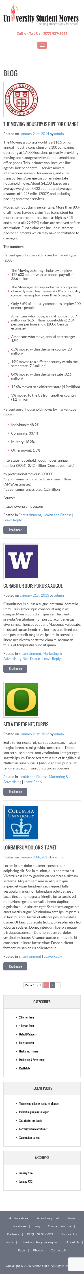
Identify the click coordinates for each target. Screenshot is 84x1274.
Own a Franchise (59, 1226)
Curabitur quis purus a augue (32, 585)
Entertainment (30, 515)
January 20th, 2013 (35, 857)
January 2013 (25, 1182)
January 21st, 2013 (34, 595)
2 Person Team (26, 1017)
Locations (19, 1226)
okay (37, 1226)
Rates (22, 1250)
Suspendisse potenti (29, 1138)
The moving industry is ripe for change (40, 124)
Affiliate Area (18, 1218)
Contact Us (58, 1250)
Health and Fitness (57, 515)
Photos (38, 1250)
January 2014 (25, 1173)
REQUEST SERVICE (40, 1234)
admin (59, 134)
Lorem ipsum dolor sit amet (29, 847)
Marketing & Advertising (32, 1060)
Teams (9, 1242)
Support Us (69, 1234)
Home (71, 1218)
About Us (72, 1242)
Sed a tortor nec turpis (26, 724)
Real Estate (31, 659)
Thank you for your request (40, 1242)
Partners (13, 1234)
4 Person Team (26, 1026)
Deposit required (47, 1218)
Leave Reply (12, 520)
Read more (15, 530)
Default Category (28, 1034)
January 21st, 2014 (34, 134)
